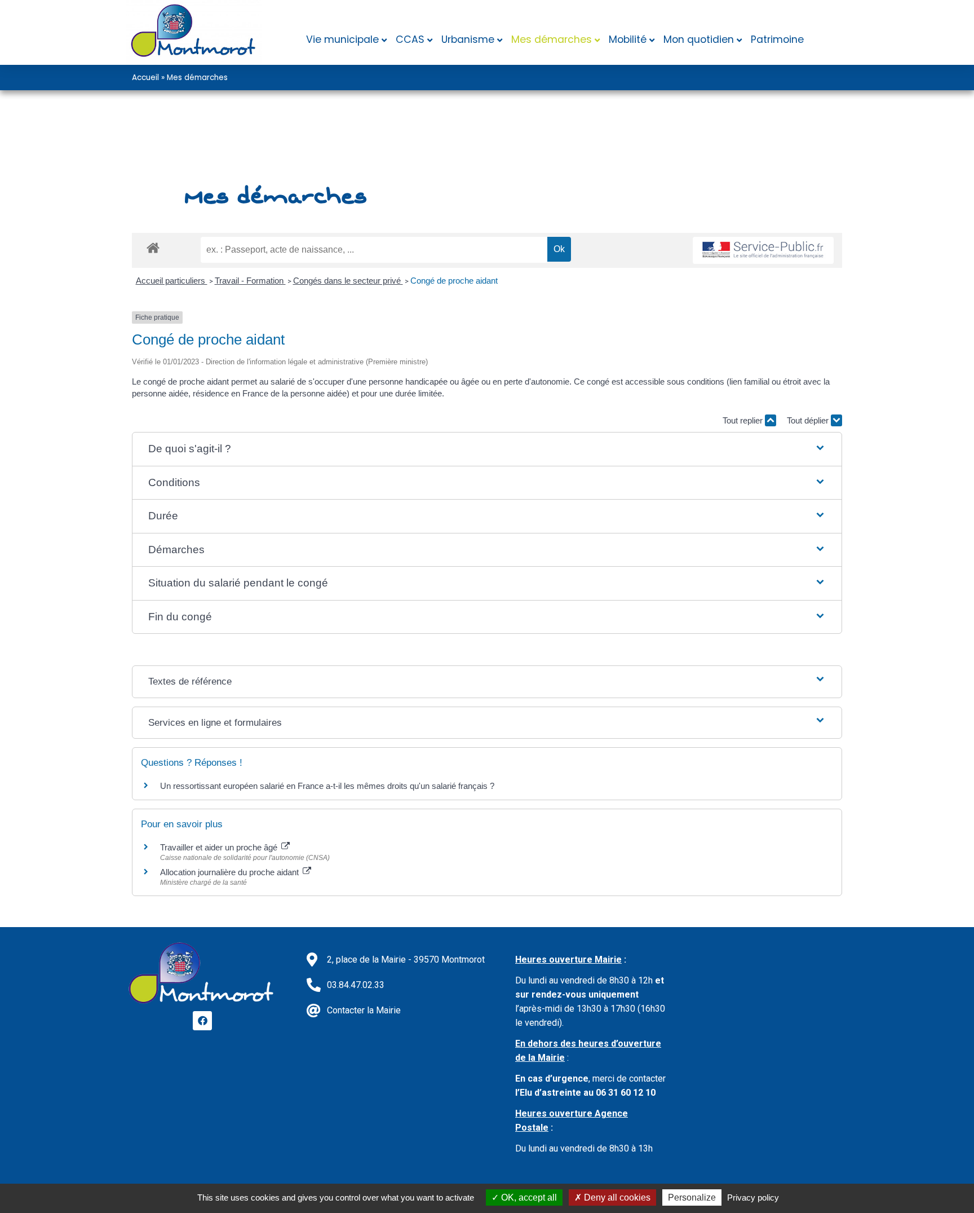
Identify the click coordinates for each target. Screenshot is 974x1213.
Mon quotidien (698, 39)
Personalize (692, 1197)
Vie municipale (342, 39)
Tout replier (744, 420)
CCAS (410, 39)
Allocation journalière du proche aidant (230, 872)
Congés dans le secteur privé (348, 280)
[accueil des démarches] (153, 247)
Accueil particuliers (171, 280)
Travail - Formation (250, 280)
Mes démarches (551, 39)
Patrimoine (777, 39)
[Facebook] (202, 1020)
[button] (487, 449)
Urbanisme (467, 39)
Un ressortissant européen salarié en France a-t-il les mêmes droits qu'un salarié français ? (327, 786)
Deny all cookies (616, 1197)
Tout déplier (809, 420)
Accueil (145, 77)
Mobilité (628, 39)
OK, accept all (528, 1197)
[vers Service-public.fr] (763, 250)
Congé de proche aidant (454, 280)
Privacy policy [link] (753, 1197)
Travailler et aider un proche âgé (220, 847)
